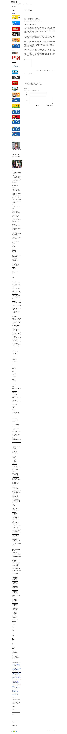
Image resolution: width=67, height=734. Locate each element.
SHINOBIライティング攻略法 (16, 305)
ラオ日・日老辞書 (15, 656)
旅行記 (13, 356)
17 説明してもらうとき (15, 535)
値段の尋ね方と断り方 (16, 499)
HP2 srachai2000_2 (15, 652)
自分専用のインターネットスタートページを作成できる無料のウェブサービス (16, 293)
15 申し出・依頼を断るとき (16, 532)
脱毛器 (13, 407)
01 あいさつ (14, 512)
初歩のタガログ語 (15, 453)
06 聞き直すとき (14, 518)
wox (12, 638)
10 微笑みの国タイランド (16, 568)
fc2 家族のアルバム (15, 658)
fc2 (12, 273)
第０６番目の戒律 (15, 582)
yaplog (13, 622)
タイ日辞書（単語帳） (15, 412)
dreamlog (13, 648)
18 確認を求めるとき (15, 536)
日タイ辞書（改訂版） (15, 265)
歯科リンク (13, 406)
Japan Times (14, 246)
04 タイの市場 (14, 560)
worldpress (13, 623)
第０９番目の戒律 (15, 586)
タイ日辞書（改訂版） (15, 264)
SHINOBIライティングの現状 (16, 302)
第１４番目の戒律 (15, 592)
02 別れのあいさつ (15, 513)
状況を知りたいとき (16, 497)
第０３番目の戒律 (15, 578)
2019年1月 (13, 371)
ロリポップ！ (14, 62)
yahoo (13, 276)
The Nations (14, 251)
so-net (13, 635)
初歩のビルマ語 (14, 451)
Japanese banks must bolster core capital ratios (16, 322)
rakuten (13, 639)
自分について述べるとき (17, 488)
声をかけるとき (15, 474)
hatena (13, 627)
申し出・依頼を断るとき (17, 492)
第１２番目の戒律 (15, 590)
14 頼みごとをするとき (15, 531)
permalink (50, 70)
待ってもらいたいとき (16, 501)
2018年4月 (13, 377)
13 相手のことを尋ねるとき (16, 530)
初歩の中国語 (14, 448)
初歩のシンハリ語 (15, 452)
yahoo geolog (14, 621)
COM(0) (53, 70)
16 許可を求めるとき (15, 534)
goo (12, 643)
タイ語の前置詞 (14, 461)
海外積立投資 (14, 392)
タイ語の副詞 (14, 460)
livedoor (13, 647)
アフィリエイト (46, 70)
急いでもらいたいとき (16, 500)
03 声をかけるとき (15, 514)
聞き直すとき (15, 478)
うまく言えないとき (16, 482)
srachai (13, 318)
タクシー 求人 (14, 391)
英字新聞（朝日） (15, 259)
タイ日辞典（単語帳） (15, 435)
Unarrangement (14, 361)
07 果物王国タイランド (15, 564)
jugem (13, 626)
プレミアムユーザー (29, 84)
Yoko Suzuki (14, 325)
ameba (13, 277)
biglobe (13, 631)
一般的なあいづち (16, 483)
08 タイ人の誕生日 (15, 565)
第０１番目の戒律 (15, 600)
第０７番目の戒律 (15, 583)
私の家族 (13, 429)
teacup (13, 625)
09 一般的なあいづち (15, 523)
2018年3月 (13, 379)
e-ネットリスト (14, 400)
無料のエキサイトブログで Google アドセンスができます (16, 285)
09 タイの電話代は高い (15, 566)
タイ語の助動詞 (14, 462)
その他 (14, 505)
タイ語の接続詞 (14, 464)
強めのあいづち (15, 487)
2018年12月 (14, 373)
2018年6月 (13, 374)
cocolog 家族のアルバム (15, 657)
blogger (13, 630)
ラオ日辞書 (13, 267)
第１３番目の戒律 (15, 591)
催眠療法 (13, 386)
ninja (12, 640)
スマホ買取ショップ (15, 395)
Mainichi (13, 243)
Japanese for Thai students (16, 653)
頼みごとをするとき (16, 491)
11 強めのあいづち (15, 527)
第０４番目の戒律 (15, 579)
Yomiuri (13, 242)
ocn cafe (13, 272)
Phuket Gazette (14, 252)
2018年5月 (13, 376)
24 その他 (13, 545)
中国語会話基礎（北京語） (16, 434)
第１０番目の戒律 (15, 587)
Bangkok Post (14, 250)
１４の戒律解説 (14, 599)
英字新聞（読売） (15, 256)
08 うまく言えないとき (15, 522)
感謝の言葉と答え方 (16, 475)
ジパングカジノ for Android (29, 24)
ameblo (13, 636)
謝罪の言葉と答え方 (16, 477)
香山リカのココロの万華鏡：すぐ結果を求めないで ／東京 (16, 332)
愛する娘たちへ (14, 351)
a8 (12, 634)
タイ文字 (13, 457)
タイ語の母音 (14, 409)
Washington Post (14, 247)
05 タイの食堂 (14, 561)
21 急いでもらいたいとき (16, 540)
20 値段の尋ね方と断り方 (16, 539)
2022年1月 (13, 368)
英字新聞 (13, 359)
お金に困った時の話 (15, 404)
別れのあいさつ (15, 473)
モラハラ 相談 (14, 394)
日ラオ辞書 (13, 268)
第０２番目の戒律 (15, 577)
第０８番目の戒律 (15, 609)
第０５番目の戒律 (15, 581)
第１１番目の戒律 (15, 613)
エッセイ (13, 353)
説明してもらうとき (16, 495)
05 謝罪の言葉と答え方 (15, 517)
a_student (13, 344)
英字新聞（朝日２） (15, 260)
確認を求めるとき (16, 496)
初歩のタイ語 (14, 447)
